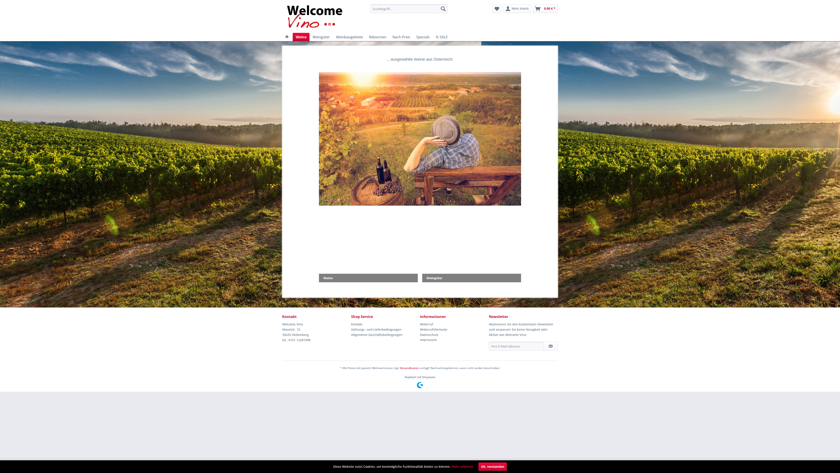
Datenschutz (429, 335)
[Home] (287, 37)
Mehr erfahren (462, 466)
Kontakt (356, 324)
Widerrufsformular (434, 329)
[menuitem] (409, 8)
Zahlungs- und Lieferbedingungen (376, 329)
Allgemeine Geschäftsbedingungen (376, 335)
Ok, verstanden (492, 466)
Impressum (428, 340)
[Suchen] (443, 8)
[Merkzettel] (497, 8)
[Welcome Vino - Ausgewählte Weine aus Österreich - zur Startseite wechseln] (317, 17)
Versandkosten (409, 368)
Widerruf (426, 324)
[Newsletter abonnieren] (551, 346)
